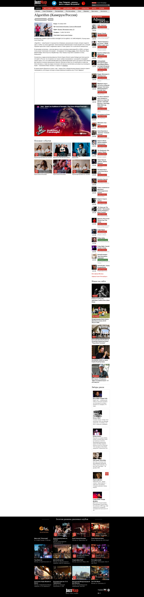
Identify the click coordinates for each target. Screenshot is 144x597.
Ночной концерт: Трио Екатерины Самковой (102, 256)
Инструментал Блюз (103, 114)
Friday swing (101, 238)
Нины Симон (71, 51)
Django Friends (101, 33)
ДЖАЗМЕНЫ (67, 8)
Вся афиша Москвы (98, 273)
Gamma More (100, 196)
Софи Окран (101, 229)
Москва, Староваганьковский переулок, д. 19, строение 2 (42, 585)
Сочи (79, 11)
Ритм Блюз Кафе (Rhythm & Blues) (101, 49)
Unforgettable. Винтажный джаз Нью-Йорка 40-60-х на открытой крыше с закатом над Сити (103, 64)
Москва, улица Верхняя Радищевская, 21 (59, 542)
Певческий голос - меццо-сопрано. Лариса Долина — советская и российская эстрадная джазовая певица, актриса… (100, 484)
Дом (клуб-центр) (58, 560)
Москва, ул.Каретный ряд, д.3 (42, 561)
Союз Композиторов (102, 216)
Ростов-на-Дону (70, 11)
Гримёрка (99, 58)
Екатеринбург (59, 11)
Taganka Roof (100, 94)
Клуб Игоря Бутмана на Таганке (43, 155)
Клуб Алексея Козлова (41, 172)
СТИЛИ (101, 8)
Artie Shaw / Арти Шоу (99, 460)
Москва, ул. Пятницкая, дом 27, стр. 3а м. (100, 562)
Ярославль (94, 11)
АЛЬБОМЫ (85, 8)
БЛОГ (77, 8)
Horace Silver (97, 418)
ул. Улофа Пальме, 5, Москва (42, 540)
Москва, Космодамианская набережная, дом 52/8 (79, 585)
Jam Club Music (101, 118)
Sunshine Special (102, 179)
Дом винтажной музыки (103, 176)
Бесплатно (104, 11)
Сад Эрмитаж (38, 560)
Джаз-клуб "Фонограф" (41, 538)
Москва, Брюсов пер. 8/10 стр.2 (100, 540)
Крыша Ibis (80, 155)
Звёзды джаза (98, 387)
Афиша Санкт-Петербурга (99, 276)
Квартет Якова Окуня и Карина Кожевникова (102, 142)
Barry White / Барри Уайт (100, 398)
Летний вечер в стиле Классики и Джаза (102, 171)
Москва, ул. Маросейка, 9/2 (79, 540)
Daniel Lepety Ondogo (66, 35)
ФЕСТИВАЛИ (48, 8)
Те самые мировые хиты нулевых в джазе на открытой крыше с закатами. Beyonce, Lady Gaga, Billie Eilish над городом (103, 101)
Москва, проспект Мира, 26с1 (80, 561)
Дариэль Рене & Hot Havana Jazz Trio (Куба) (103, 220)
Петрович (99, 166)
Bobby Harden (97, 436)
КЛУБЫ (58, 8)
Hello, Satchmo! (101, 25)
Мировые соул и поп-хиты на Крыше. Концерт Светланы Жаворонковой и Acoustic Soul (103, 87)
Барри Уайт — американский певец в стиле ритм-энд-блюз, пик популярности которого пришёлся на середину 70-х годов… (100, 403)
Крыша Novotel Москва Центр (61, 155)
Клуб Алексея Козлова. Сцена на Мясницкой (68, 26)
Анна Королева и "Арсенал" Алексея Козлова (103, 132)
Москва (94, 2)
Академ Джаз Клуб (102, 271)
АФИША (38, 8)
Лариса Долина (97, 480)
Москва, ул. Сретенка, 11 (98, 583)
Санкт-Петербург (101, 2)
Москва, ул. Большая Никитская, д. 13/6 (59, 585)
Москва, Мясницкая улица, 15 (66, 29)
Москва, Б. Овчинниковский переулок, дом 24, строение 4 (61, 562)
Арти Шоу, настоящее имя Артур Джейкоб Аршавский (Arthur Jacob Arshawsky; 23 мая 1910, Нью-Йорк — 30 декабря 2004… (99, 464)
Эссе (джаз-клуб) (101, 147)
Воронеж (86, 11)
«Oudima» (65, 65)
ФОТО (94, 8)
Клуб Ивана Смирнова (103, 183)
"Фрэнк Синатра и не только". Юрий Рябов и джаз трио (103, 43)
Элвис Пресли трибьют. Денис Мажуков (102, 161)
